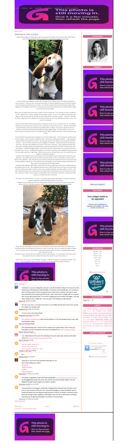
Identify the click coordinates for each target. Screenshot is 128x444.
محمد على (22, 341)
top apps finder (23, 351)
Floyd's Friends (92, 313)
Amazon (85, 308)
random (101, 325)
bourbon (90, 323)
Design (104, 310)
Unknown (22, 310)
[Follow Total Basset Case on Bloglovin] (97, 185)
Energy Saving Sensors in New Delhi (40, 338)
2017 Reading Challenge (95, 343)
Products (100, 317)
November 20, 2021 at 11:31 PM (29, 374)
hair (87, 325)
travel (110, 325)
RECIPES (38, 8)
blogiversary (85, 323)
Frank (20, 374)
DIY (31, 8)
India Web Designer (25, 324)
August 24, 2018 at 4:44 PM (27, 301)
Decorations (99, 310)
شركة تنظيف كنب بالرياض (29, 346)
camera (94, 323)
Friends (85, 315)
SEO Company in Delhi (68, 329)
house (90, 325)
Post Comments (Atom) (30, 408)
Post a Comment (20, 401)
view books (104, 352)
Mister (106, 315)
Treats (84, 319)
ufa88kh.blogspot (27, 367)
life (28, 270)
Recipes (106, 317)
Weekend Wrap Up (103, 319)
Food (99, 313)
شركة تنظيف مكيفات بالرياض (30, 344)
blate (96, 321)
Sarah (91, 346)
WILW (88, 319)
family (107, 323)
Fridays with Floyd (106, 313)
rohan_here (22, 385)
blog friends (108, 321)
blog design (101, 321)
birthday (92, 321)
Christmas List (102, 308)
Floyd (85, 313)
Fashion (109, 310)
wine (84, 327)
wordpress (25, 365)
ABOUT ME (59, 8)
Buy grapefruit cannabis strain (31, 319)
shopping (106, 325)
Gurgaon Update (24, 316)
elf (102, 323)
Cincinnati (109, 308)
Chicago (89, 308)
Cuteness (89, 310)
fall (104, 323)
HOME (17, 8)
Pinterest (95, 317)
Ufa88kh (21, 357)
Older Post (76, 406)
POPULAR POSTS (72, 8)
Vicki (20, 301)
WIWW (92, 319)
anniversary (86, 321)
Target (110, 317)
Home (47, 406)
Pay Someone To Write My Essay (67, 377)
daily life (99, 323)
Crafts (84, 310)
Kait (20, 284)
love (94, 325)
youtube (24, 369)
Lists (96, 315)
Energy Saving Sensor (26, 332)
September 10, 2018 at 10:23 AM (29, 309)
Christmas (95, 308)
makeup (97, 325)
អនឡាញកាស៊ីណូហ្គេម (27, 371)
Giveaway (91, 315)
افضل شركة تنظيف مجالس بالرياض (32, 348)
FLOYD (24, 8)
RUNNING (48, 8)
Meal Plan (101, 315)
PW (91, 317)
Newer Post (18, 406)
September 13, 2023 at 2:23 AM (28, 399)
